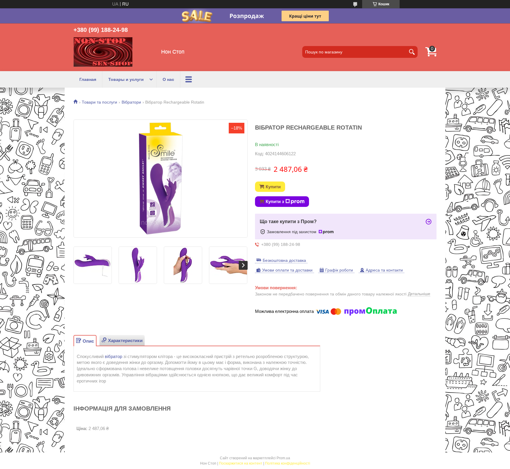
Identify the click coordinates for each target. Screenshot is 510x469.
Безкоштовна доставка (284, 260)
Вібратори (131, 102)
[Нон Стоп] (103, 52)
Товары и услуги (126, 79)
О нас (168, 79)
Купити (273, 186)
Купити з (275, 201)
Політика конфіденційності (287, 463)
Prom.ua (283, 458)
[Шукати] (412, 52)
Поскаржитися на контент (240, 463)
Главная (87, 79)
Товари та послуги (99, 102)
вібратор (113, 356)
